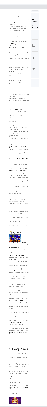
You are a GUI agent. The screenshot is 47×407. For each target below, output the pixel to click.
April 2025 (33, 44)
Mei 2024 (33, 54)
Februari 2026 (33, 35)
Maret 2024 (33, 56)
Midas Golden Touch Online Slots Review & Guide (15, 232)
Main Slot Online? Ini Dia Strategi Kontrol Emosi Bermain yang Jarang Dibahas (35, 16)
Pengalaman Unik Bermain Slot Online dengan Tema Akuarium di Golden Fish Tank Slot (35, 25)
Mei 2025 (33, 43)
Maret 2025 (33, 45)
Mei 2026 (33, 33)
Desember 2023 (33, 59)
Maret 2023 (33, 67)
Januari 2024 (33, 58)
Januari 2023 (33, 69)
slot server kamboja (26, 166)
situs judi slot (33, 84)
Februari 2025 (33, 46)
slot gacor (24, 248)
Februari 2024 (33, 57)
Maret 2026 (33, 34)
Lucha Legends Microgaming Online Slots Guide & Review (16, 342)
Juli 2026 (33, 32)
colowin (13, 111)
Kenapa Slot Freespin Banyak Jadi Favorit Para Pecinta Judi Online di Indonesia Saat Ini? (35, 27)
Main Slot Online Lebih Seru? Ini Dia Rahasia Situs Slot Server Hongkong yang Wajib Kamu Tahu (35, 19)
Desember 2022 (33, 70)
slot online (33, 83)
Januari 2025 (33, 47)
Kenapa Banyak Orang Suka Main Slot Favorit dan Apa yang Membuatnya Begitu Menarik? (35, 22)
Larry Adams (10, 233)
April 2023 (33, 66)
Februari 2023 (33, 68)
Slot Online (12, 233)
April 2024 (33, 55)
